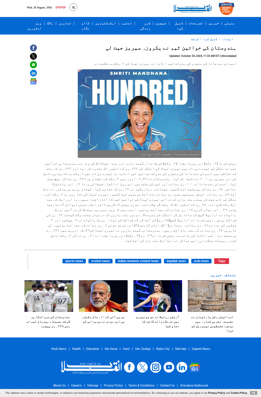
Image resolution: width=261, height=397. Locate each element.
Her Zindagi (143, 349)
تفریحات (196, 23)
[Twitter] (142, 367)
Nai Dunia (111, 349)
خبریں (214, 23)
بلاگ (50, 23)
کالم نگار (85, 25)
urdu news (201, 261)
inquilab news (176, 261)
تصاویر (65, 23)
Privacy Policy (113, 385)
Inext (126, 349)
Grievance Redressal (194, 385)
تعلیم (127, 23)
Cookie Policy (239, 392)
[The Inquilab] (91, 367)
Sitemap (92, 385)
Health (76, 349)
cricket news (100, 261)
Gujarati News (201, 349)
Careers (76, 385)
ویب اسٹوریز (34, 25)
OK (253, 393)
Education (92, 349)
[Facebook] (129, 367)
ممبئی (230, 23)
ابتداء (227, 39)
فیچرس (161, 23)
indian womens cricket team (138, 261)
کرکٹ (195, 39)
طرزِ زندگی (145, 25)
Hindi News (58, 349)
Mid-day (180, 349)
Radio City (163, 349)
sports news (74, 261)
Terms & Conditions (141, 385)
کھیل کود (179, 25)
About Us (59, 385)
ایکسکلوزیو (105, 23)
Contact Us (167, 385)
